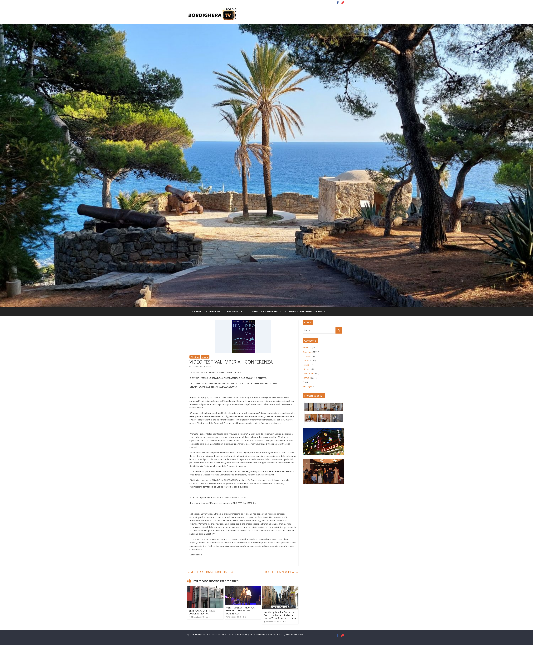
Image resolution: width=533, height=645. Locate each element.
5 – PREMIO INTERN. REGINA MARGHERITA (305, 311)
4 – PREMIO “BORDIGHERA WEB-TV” (265, 311)
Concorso (307, 356)
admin (208, 366)
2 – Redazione (213, 311)
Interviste (307, 369)
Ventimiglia (307, 386)
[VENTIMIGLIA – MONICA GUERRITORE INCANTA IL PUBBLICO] (243, 587)
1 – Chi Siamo (195, 311)
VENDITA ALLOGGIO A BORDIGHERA (210, 572)
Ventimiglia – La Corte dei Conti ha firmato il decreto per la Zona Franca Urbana (280, 615)
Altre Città (195, 357)
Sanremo (307, 377)
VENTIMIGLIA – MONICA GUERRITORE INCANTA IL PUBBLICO (241, 610)
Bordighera (308, 352)
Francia (306, 365)
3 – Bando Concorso (234, 311)
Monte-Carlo (308, 373)
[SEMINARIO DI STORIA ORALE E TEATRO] (205, 587)
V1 (304, 382)
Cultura (306, 360)
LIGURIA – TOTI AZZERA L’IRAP (278, 572)
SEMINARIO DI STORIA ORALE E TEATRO (202, 612)
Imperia (205, 357)
